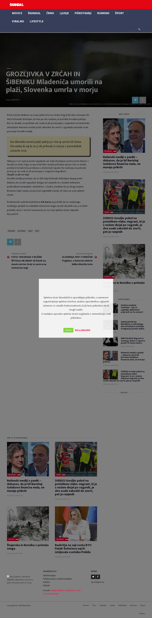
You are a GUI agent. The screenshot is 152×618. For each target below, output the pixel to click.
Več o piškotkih (82, 330)
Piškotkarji (83, 13)
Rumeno (103, 13)
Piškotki (46, 585)
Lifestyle (36, 21)
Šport (119, 13)
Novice (17, 13)
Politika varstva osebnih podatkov (57, 579)
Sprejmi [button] (68, 330)
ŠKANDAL (34, 13)
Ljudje (64, 13)
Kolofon (46, 582)
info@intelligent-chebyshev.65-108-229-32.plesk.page (62, 592)
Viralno (18, 21)
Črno (50, 13)
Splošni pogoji (49, 575)
